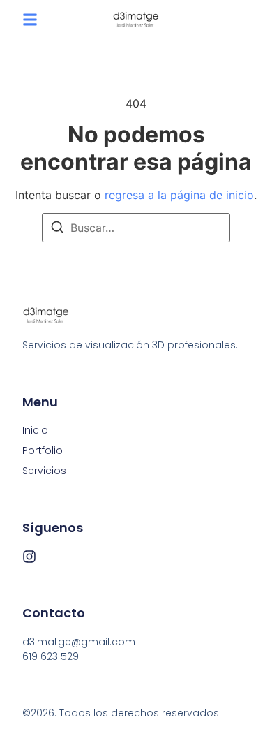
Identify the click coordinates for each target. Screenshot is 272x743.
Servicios (44, 471)
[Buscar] (57, 229)
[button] (30, 19)
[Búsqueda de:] (136, 227)
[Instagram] (29, 557)
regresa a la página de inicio (179, 195)
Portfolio (42, 450)
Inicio (35, 430)
